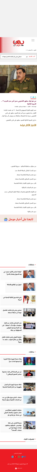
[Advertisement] (18, 18)
